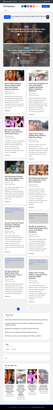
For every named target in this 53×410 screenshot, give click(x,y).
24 (30, 308)
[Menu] (5, 10)
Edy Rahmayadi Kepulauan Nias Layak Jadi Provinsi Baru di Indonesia (38, 180)
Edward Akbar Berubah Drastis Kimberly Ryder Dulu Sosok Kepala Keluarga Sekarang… (26, 319)
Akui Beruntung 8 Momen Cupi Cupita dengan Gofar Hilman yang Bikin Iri (14, 178)
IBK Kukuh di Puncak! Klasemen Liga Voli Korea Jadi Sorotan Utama (14, 131)
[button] (46, 6)
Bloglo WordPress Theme (38, 407)
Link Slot (7, 349)
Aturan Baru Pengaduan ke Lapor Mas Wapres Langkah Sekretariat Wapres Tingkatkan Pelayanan (27, 53)
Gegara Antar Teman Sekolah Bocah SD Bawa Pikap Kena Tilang (37, 135)
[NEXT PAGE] (34, 309)
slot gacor (14, 349)
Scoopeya (8, 6)
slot (6, 358)
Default (26, 26)
